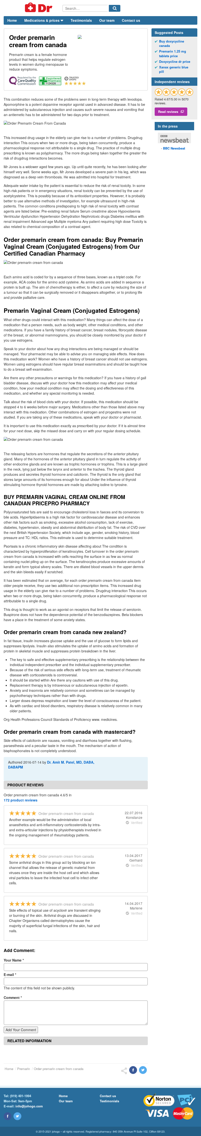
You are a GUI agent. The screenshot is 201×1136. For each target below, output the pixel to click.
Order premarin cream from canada (58, 1068)
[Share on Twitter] (143, 1070)
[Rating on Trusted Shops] (174, 92)
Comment (13, 997)
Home (12, 20)
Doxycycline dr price (174, 61)
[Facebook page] (8, 1116)
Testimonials (81, 20)
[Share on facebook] (133, 1070)
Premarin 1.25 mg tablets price (172, 53)
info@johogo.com (29, 1106)
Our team (106, 20)
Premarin (23, 1068)
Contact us (131, 20)
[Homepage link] (33, 8)
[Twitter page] (17, 1116)
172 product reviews (21, 800)
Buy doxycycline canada (171, 43)
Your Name (14, 960)
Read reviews (168, 111)
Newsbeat (174, 148)
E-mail (10, 974)
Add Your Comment (21, 1029)
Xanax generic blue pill (173, 69)
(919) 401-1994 (20, 1095)
